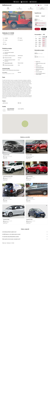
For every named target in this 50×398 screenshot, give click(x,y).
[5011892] (30, 12)
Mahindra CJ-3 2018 (10, 242)
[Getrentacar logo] (6, 5)
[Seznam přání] (45, 5)
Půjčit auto (4, 242)
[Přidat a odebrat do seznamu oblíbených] (23, 141)
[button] (35, 5)
